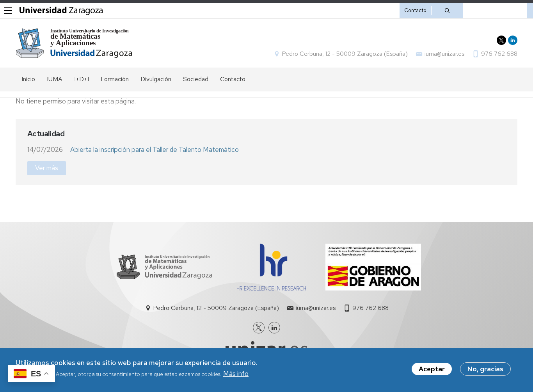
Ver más (46, 168)
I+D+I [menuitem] (81, 79)
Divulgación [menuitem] (155, 79)
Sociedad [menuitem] (195, 79)
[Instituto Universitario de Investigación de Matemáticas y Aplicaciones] (74, 43)
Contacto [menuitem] (232, 79)
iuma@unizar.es (444, 54)
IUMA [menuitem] (54, 79)
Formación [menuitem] (115, 79)
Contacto (415, 10)
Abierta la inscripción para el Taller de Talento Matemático (154, 149)
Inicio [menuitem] (28, 79)
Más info (236, 374)
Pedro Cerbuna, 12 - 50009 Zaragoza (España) (345, 54)
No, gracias (485, 369)
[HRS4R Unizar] (271, 288)
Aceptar (432, 369)
